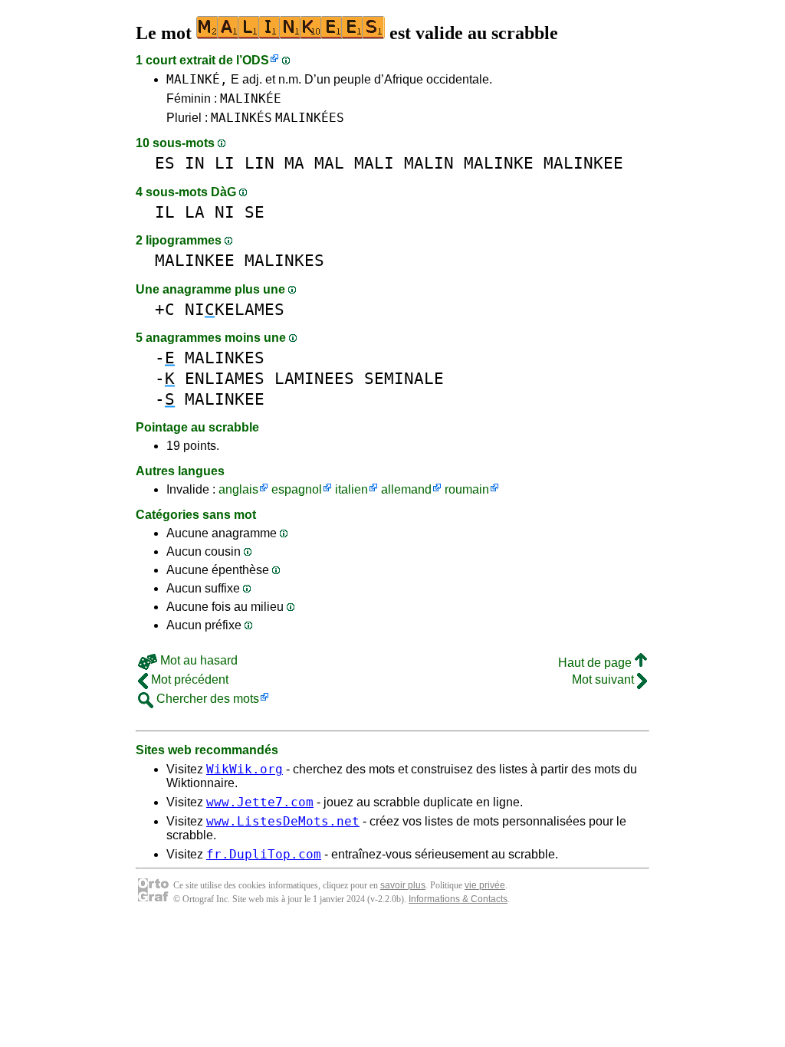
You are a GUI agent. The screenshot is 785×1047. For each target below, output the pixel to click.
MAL (329, 162)
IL (165, 212)
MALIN (429, 162)
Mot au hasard (197, 660)
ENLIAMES (224, 378)
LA (195, 212)
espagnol (296, 489)
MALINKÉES (309, 117)
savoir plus (402, 885)
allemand (406, 489)
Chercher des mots (206, 698)
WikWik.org (244, 769)
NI (225, 212)
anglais (238, 489)
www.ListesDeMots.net (283, 821)
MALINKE (499, 162)
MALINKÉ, (197, 79)
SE (254, 212)
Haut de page (596, 662)
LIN (259, 162)
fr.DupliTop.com (263, 854)
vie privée (485, 885)
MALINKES (284, 260)
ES (165, 162)
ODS (255, 60)
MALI (374, 162)
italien (351, 489)
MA (294, 162)
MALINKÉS (241, 117)
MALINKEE (583, 162)
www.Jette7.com (260, 802)
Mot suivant (604, 679)
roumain (467, 489)
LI (225, 162)
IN (195, 162)
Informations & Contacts (458, 899)
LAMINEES (314, 378)
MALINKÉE (250, 98)
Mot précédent (188, 679)
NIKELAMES (234, 309)
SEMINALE (404, 378)
